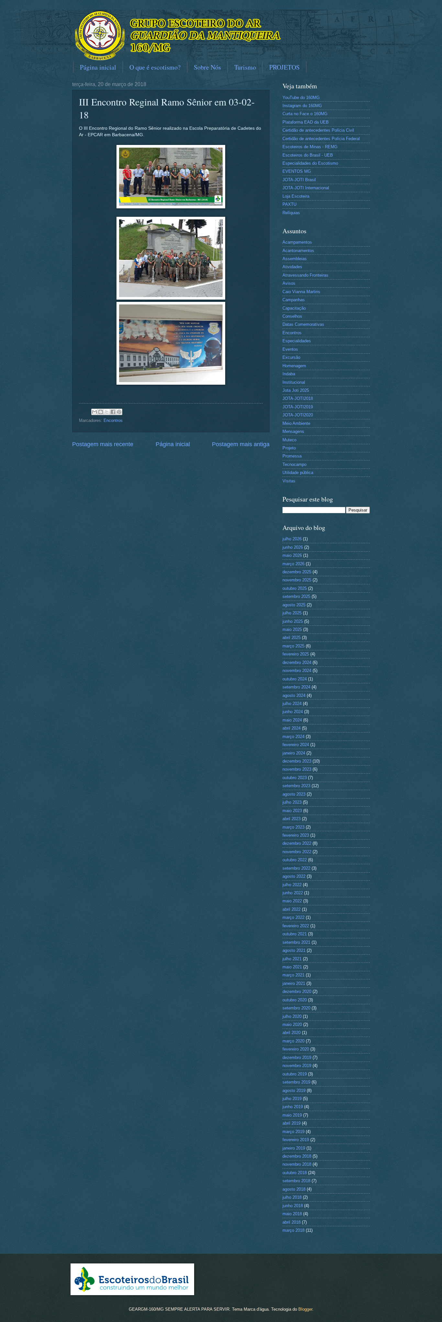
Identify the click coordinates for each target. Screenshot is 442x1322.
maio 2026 (292, 555)
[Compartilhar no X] (107, 412)
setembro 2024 (296, 687)
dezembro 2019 (296, 1057)
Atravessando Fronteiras (305, 275)
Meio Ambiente (296, 423)
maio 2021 (292, 966)
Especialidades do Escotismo (310, 163)
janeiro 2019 (293, 1148)
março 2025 (293, 646)
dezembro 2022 (296, 843)
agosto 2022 (293, 876)
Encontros (113, 420)
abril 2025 (291, 637)
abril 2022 (291, 909)
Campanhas (293, 299)
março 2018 (293, 1230)
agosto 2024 (293, 695)
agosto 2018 (293, 1189)
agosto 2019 (293, 1090)
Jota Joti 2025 (295, 390)
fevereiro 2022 (295, 925)
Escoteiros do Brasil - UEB (307, 155)
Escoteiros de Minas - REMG (309, 146)
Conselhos (292, 316)
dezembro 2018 (296, 1156)
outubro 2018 (294, 1172)
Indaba (288, 373)
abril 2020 (291, 1032)
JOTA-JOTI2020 (297, 415)
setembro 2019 (296, 1082)
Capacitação (294, 308)
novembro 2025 (296, 580)
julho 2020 (292, 1016)
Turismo (245, 67)
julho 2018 (292, 1197)
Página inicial (98, 67)
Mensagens (293, 431)
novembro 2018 (296, 1164)
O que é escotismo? (155, 67)
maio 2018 (292, 1213)
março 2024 (293, 736)
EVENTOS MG (296, 171)
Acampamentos (297, 242)
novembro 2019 (296, 1065)
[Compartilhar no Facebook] (113, 412)
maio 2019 (292, 1115)
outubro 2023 (294, 777)
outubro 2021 (294, 933)
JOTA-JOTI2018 (297, 398)
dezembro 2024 (296, 662)
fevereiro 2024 (295, 744)
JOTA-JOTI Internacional (305, 187)
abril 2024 (291, 728)
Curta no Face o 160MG (304, 113)
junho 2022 (292, 892)
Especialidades (296, 340)
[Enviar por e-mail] (94, 412)
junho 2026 (292, 547)
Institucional (293, 382)
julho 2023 (292, 802)
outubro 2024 (294, 679)
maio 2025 (292, 629)
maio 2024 (292, 720)
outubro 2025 (294, 588)
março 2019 (293, 1131)
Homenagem (294, 365)
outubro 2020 (294, 999)
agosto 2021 (293, 950)
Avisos (288, 283)
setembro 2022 (296, 868)
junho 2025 (292, 621)
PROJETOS (284, 67)
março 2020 (293, 1041)
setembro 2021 (296, 942)
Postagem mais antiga (241, 444)
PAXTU (289, 204)
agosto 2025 (293, 604)
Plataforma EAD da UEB (305, 122)
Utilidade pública (297, 472)
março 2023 (293, 827)
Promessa (292, 456)
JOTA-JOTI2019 (297, 406)
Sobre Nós (207, 67)
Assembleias (294, 258)
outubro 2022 (294, 859)
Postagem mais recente (102, 444)
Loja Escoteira (295, 196)
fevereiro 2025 (295, 654)
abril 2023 (291, 818)
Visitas (288, 481)
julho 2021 (292, 958)
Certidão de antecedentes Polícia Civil (318, 130)
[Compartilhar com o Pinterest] (119, 412)
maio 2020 (292, 1024)
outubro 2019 (294, 1074)
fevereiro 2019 (295, 1139)
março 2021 (293, 975)
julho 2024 (292, 703)
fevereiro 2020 (295, 1049)
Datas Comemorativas (303, 324)
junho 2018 (292, 1205)
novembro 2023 (296, 769)
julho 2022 (292, 884)
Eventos (290, 349)
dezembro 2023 (296, 761)
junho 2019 (292, 1106)
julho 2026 (292, 538)
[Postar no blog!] (100, 412)
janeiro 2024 (293, 753)
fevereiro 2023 (295, 835)
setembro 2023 (296, 785)
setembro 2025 (296, 596)
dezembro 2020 (296, 991)
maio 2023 (292, 810)
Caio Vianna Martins (301, 291)
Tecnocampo (294, 464)
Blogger (305, 1309)
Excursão (291, 357)
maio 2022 (292, 900)
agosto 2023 (293, 794)
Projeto (289, 448)
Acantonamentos (298, 250)
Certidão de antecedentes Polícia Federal (321, 138)
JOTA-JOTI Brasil (299, 179)
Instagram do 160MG (302, 105)
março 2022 (293, 917)
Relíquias (291, 212)
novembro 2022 (296, 851)
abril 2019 (291, 1123)
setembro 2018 (296, 1180)
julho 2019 (292, 1098)
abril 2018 (291, 1222)
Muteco (289, 439)
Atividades (292, 266)
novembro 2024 (296, 670)
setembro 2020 (296, 1008)
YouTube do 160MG (301, 97)
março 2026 (293, 563)
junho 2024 (292, 711)
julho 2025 (292, 613)
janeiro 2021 (293, 983)
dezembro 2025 (296, 571)
